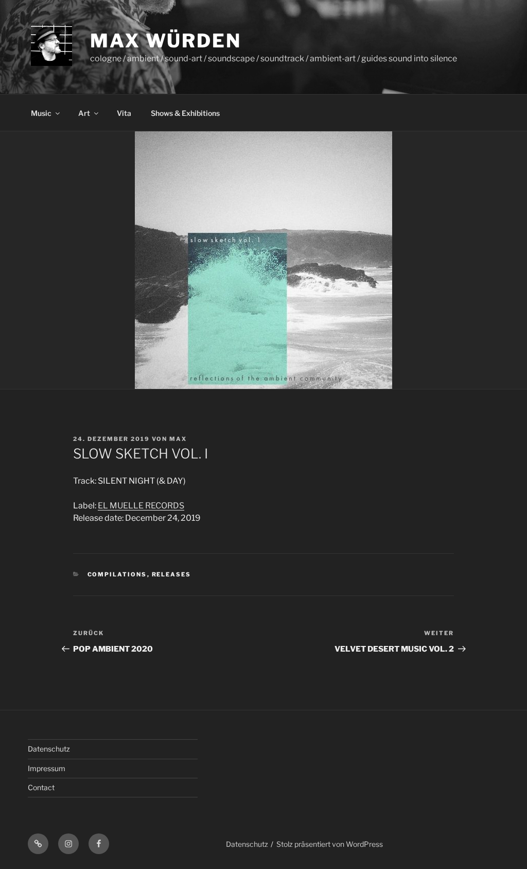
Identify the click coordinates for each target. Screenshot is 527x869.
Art (84, 113)
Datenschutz (49, 748)
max (178, 438)
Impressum (46, 768)
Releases (171, 574)
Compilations (117, 574)
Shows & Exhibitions (185, 113)
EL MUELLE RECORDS (141, 505)
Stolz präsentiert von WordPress (329, 844)
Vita (124, 113)
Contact (41, 787)
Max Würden (165, 40)
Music (41, 113)
